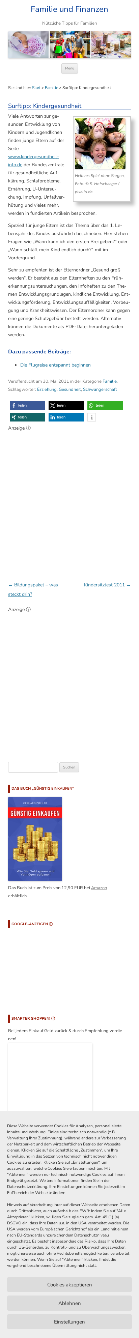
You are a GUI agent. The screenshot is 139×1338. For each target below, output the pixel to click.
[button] (27, 405)
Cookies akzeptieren (69, 1284)
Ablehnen (69, 1303)
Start (36, 87)
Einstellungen (69, 1321)
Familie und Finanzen (69, 9)
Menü (69, 68)
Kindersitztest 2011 (107, 585)
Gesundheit (70, 389)
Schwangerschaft (100, 389)
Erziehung (47, 389)
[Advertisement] (69, 502)
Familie (51, 87)
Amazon (99, 888)
